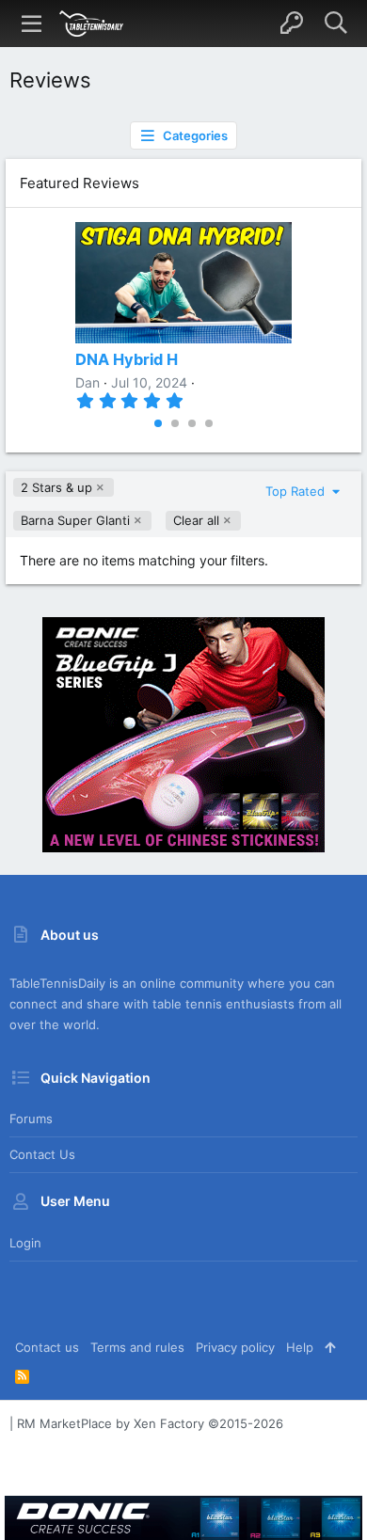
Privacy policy (235, 1347)
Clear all (196, 520)
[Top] (330, 1347)
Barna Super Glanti (75, 520)
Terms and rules (137, 1347)
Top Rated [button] (296, 491)
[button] (32, 23)
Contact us (42, 1154)
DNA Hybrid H (126, 359)
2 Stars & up (56, 487)
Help (299, 1347)
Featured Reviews (79, 183)
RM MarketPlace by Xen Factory (150, 1423)
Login (25, 1242)
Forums (31, 1118)
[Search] (335, 23)
